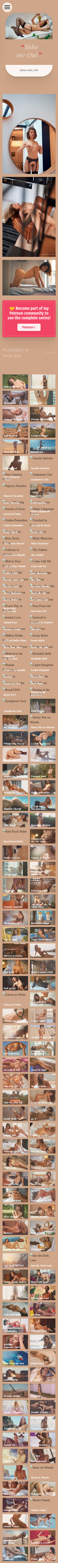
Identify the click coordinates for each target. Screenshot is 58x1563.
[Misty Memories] (42, 538)
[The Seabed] (42, 549)
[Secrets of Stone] (15, 509)
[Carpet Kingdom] (42, 665)
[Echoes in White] (15, 994)
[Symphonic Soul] (15, 701)
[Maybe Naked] (42, 1500)
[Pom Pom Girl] (42, 606)
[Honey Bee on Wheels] (42, 719)
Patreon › (28, 327)
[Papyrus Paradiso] (15, 486)
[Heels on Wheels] (42, 1467)
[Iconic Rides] (42, 635)
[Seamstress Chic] (42, 474)
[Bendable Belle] (42, 653)
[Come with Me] (42, 561)
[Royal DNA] (15, 689)
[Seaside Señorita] (42, 458)
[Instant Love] (15, 617)
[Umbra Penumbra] (15, 520)
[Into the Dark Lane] (42, 1258)
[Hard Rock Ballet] (15, 831)
